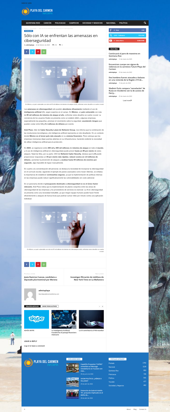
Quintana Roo (33, 23)
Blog (135, 409)
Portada (111, 363)
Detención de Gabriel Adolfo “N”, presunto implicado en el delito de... (92, 392)
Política (123, 23)
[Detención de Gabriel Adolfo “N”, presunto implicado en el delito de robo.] (72, 394)
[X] (32, 51)
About (129, 409)
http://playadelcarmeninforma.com (49, 294)
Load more (127, 100)
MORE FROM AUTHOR (49, 306)
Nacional (111, 23)
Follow (141, 35)
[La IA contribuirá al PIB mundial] (91, 319)
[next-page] (102, 306)
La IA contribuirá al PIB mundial (91, 330)
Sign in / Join (26, 3)
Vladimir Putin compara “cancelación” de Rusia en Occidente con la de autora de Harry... (127, 90)
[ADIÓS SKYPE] (36, 319)
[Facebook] (26, 51)
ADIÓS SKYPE (29, 330)
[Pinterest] (38, 51)
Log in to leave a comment (34, 346)
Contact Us (142, 409)
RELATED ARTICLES (32, 306)
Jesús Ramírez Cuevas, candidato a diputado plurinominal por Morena (40, 278)
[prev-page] (99, 306)
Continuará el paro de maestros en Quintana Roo (124, 54)
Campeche (74, 23)
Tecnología (33, 28)
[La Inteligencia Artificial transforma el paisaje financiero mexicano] (64, 319)
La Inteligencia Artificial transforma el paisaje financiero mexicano (64, 332)
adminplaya (30, 45)
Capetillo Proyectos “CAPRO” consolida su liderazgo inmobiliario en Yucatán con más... (92, 367)
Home (26, 28)
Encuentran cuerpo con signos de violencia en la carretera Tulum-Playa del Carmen (127, 66)
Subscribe (140, 40)
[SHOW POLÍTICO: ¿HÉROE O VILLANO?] (72, 382)
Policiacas (60, 23)
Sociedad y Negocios (93, 23)
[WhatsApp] (43, 51)
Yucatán (111, 382)
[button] (145, 23)
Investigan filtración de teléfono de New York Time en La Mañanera (87, 278)
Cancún (47, 23)
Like (143, 30)
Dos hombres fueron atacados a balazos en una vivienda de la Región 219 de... (127, 78)
